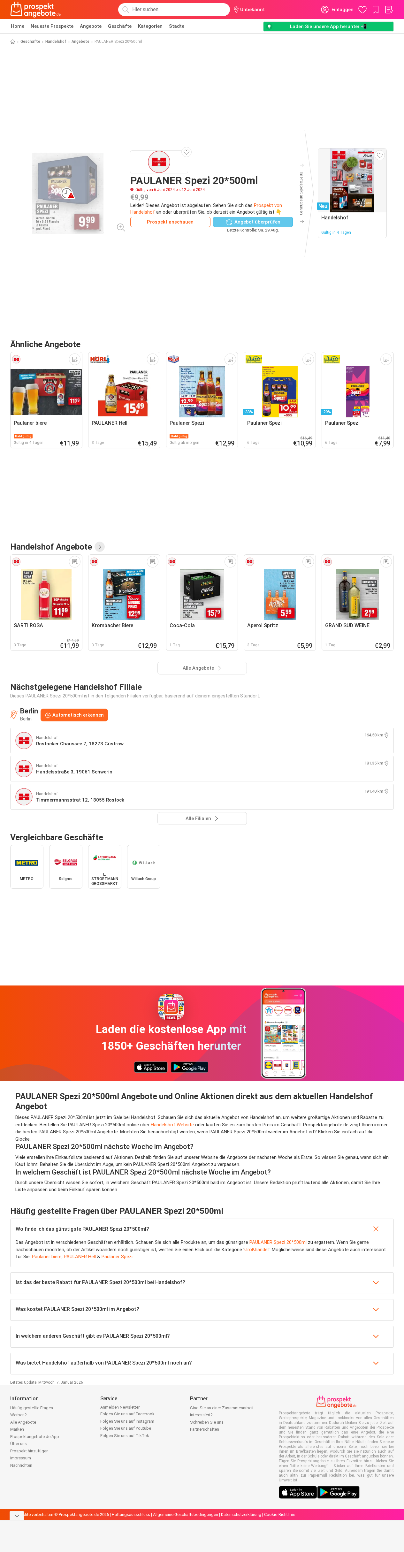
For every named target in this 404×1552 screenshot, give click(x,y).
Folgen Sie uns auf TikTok (124, 1435)
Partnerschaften (204, 1429)
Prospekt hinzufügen (29, 1451)
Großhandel (256, 1249)
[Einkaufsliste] (389, 9)
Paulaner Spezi (117, 1256)
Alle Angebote (23, 1422)
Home (17, 26)
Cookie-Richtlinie (279, 1514)
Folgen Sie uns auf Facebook (127, 1413)
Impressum (20, 1458)
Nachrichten (21, 1465)
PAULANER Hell (80, 1256)
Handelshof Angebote (51, 547)
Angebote (91, 26)
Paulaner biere (47, 1256)
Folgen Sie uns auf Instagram (127, 1421)
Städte (176, 26)
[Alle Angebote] (100, 547)
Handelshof (55, 41)
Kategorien (150, 26)
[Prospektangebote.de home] (35, 10)
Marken (17, 1429)
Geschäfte (120, 26)
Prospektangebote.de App (34, 1436)
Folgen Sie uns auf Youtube (125, 1428)
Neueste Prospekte (52, 26)
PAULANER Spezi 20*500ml (278, 1242)
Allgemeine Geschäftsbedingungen (185, 1514)
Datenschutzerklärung (241, 1514)
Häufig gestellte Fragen (31, 1407)
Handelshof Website (172, 1125)
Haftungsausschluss (131, 1514)
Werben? (18, 1414)
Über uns (18, 1443)
